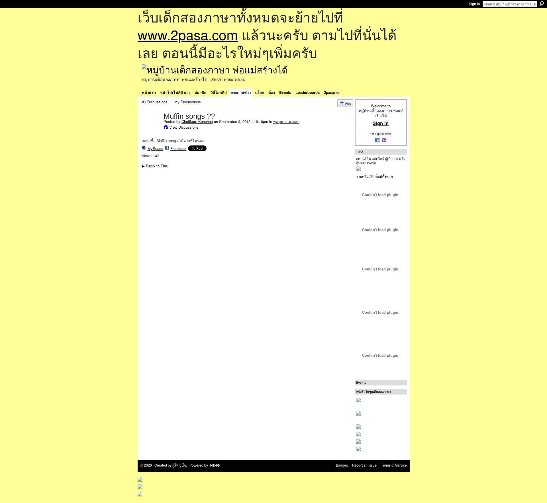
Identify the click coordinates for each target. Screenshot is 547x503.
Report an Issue (364, 465)
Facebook (178, 148)
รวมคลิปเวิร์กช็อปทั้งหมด (374, 176)
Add (348, 103)
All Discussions (155, 101)
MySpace (155, 148)
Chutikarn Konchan (197, 121)
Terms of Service (394, 465)
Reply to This (155, 166)
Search (541, 3)
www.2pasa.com (188, 34)
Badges (342, 465)
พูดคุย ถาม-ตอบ (286, 121)
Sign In (474, 4)
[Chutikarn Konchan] (151, 128)
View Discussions (184, 127)
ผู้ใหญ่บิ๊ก (179, 465)
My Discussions (187, 101)
